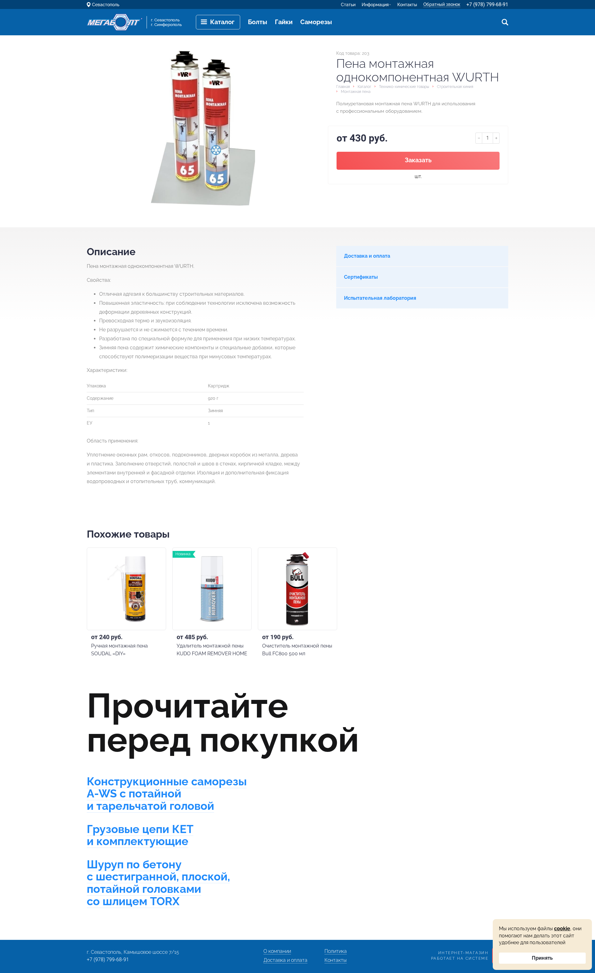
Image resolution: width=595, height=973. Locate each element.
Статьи (348, 4)
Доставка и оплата (285, 960)
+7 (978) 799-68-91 (487, 4)
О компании (277, 951)
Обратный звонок (441, 4)
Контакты (407, 4)
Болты (257, 22)
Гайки (284, 22)
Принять (542, 958)
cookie (562, 929)
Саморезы (316, 22)
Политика (335, 951)
